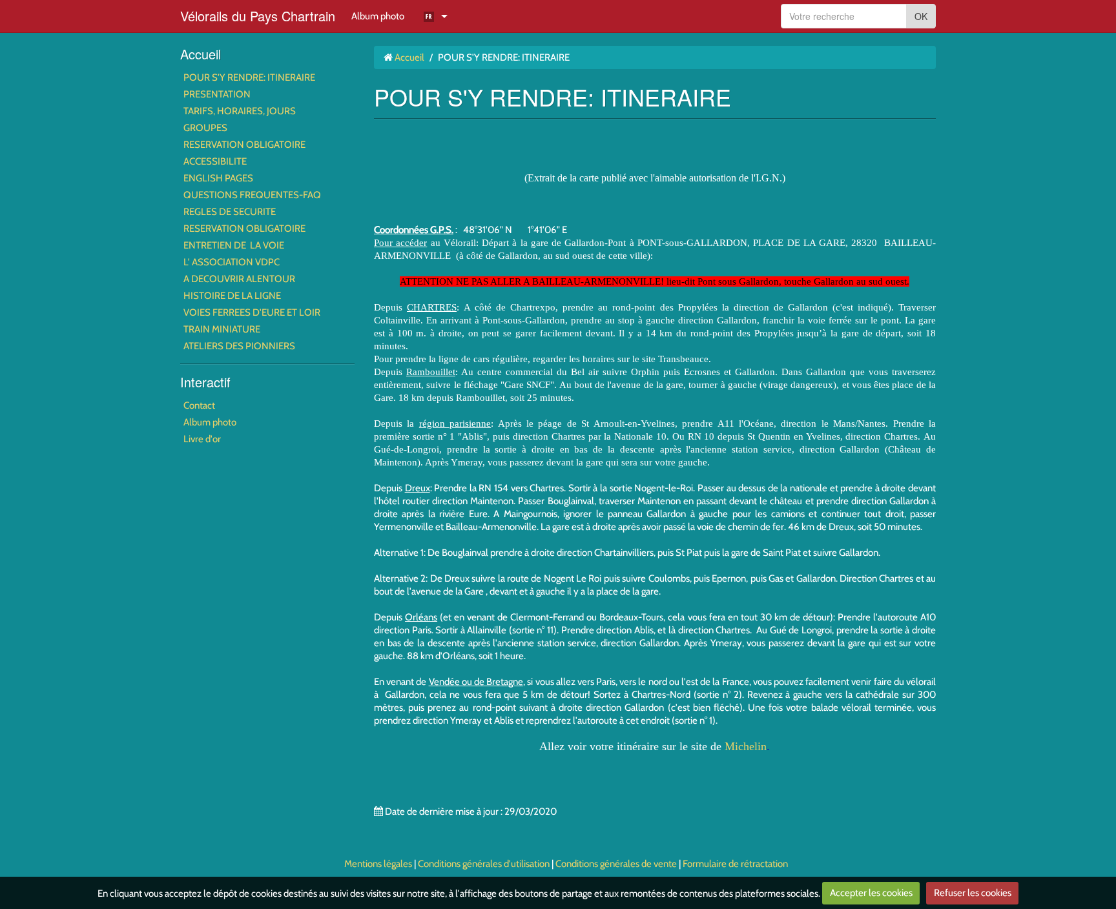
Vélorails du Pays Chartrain (257, 15)
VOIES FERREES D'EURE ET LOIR (251, 312)
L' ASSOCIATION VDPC (231, 262)
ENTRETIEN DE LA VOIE (233, 245)
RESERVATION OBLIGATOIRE (244, 144)
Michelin (746, 746)
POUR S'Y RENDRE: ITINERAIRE (249, 77)
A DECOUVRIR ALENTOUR (239, 279)
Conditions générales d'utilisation (484, 864)
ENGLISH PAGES (218, 178)
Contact (199, 405)
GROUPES (205, 128)
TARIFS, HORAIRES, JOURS (239, 111)
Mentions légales (378, 864)
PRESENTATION (217, 94)
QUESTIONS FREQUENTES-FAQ (252, 195)
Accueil (200, 54)
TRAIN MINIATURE (221, 329)
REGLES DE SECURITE (229, 212)
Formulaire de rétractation (735, 864)
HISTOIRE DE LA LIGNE (232, 295)
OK (920, 16)
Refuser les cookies (972, 893)
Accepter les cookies (871, 893)
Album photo (377, 16)
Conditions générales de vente (616, 864)
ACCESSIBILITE (215, 161)
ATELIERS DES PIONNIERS (239, 346)
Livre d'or (202, 439)
